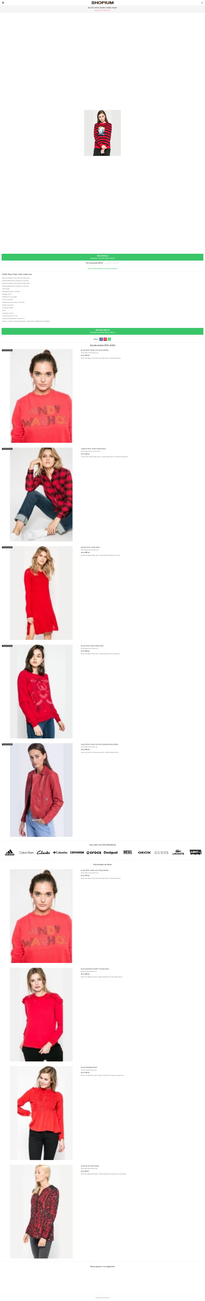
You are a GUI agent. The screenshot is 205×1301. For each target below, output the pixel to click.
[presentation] (200, 852)
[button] (101, 339)
